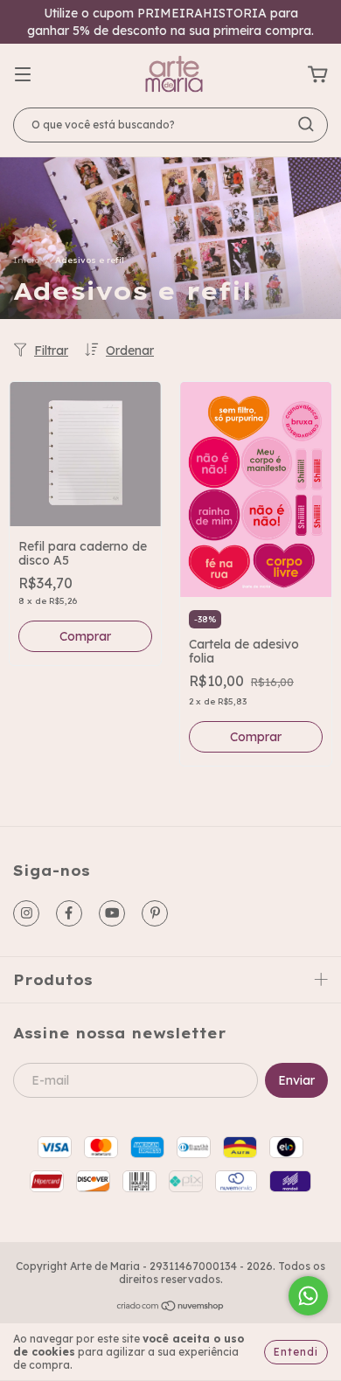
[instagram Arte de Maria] (26, 913)
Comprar (85, 636)
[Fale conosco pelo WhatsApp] (308, 1295)
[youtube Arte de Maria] (112, 913)
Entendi (296, 1351)
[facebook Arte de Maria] (69, 913)
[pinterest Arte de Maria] (155, 913)
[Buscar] (306, 124)
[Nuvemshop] (171, 1307)
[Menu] (22, 75)
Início (26, 260)
